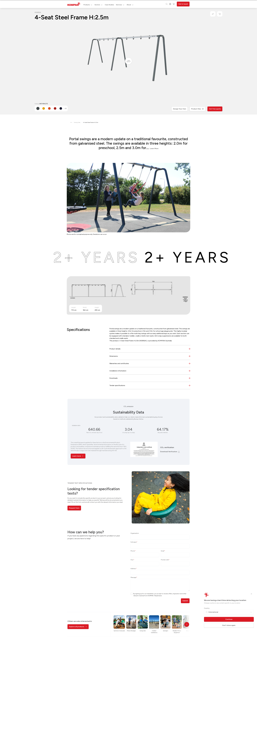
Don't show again (228, 625)
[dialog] (128, 376)
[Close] (251, 593)
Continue (228, 619)
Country (207, 608)
